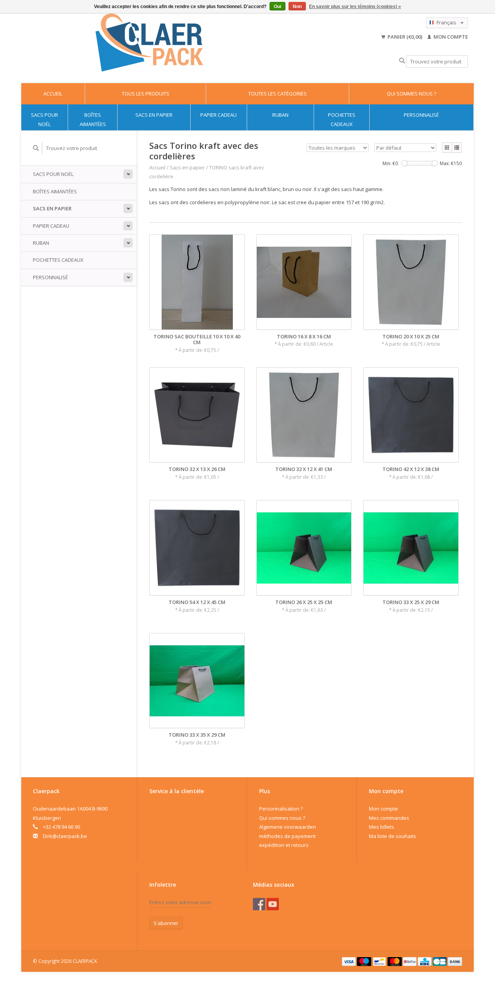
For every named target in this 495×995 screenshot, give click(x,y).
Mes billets (381, 826)
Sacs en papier (153, 114)
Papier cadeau (218, 114)
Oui (277, 6)
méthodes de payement (287, 836)
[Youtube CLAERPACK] (272, 904)
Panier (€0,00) (404, 36)
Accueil (52, 93)
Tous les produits (145, 93)
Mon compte (450, 36)
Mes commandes (389, 817)
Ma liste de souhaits (392, 836)
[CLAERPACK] (149, 43)
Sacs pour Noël (44, 119)
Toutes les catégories (277, 93)
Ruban (280, 114)
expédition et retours (284, 844)
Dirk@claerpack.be (65, 836)
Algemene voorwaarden (287, 826)
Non (297, 6)
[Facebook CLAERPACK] (259, 904)
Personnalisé (421, 114)
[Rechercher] (402, 61)
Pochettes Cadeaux (341, 119)
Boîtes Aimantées (93, 119)
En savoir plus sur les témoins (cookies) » (355, 6)
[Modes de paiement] (349, 960)
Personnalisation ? (281, 808)
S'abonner (166, 923)
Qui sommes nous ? (411, 93)
